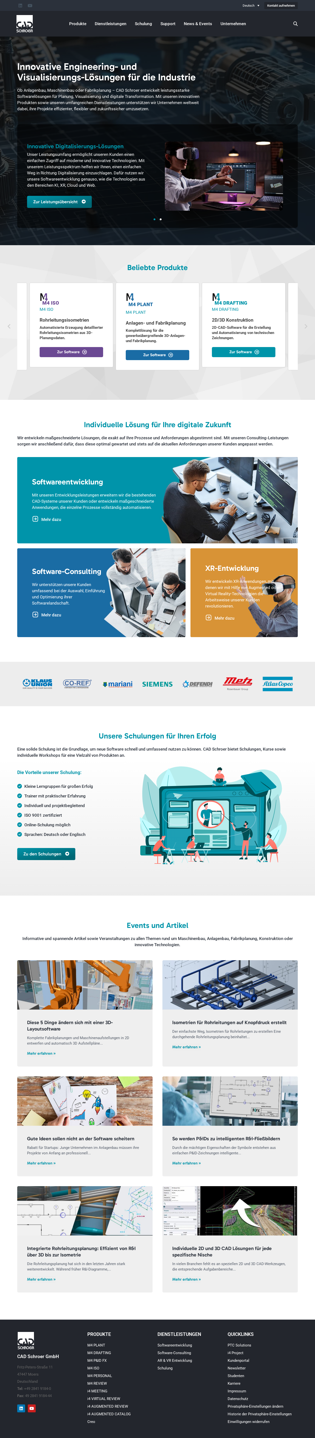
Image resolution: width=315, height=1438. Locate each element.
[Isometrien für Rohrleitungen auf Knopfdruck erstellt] (230, 985)
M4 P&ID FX (97, 1360)
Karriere (234, 1383)
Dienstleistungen (110, 23)
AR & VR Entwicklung (175, 1360)
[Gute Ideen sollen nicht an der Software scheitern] (85, 1101)
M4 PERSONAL (99, 1376)
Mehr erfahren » (41, 1053)
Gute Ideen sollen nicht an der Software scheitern (80, 1139)
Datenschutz (238, 1399)
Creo (91, 1422)
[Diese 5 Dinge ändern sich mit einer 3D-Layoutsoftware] (85, 985)
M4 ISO (93, 1368)
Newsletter (237, 1368)
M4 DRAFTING (99, 1353)
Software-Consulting (174, 1353)
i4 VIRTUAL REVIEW (103, 1399)
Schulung (143, 23)
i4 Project (235, 1353)
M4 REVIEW (97, 1383)
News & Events (198, 23)
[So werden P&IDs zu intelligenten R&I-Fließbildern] (230, 1101)
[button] (9, 326)
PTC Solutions (239, 1345)
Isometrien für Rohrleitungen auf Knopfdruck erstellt (229, 1022)
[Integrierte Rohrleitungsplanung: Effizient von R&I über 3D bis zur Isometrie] (85, 1210)
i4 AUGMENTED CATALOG (109, 1414)
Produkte (77, 23)
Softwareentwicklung (175, 1345)
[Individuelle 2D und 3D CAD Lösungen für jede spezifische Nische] (230, 1210)
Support (167, 23)
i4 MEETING (97, 1391)
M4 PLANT (96, 1345)
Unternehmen (233, 23)
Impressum (237, 1391)
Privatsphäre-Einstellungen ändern (255, 1406)
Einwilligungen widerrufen (248, 1422)
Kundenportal (238, 1360)
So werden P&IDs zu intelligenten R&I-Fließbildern (226, 1139)
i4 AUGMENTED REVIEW (107, 1406)
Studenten (236, 1376)
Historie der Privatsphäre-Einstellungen (260, 1414)
